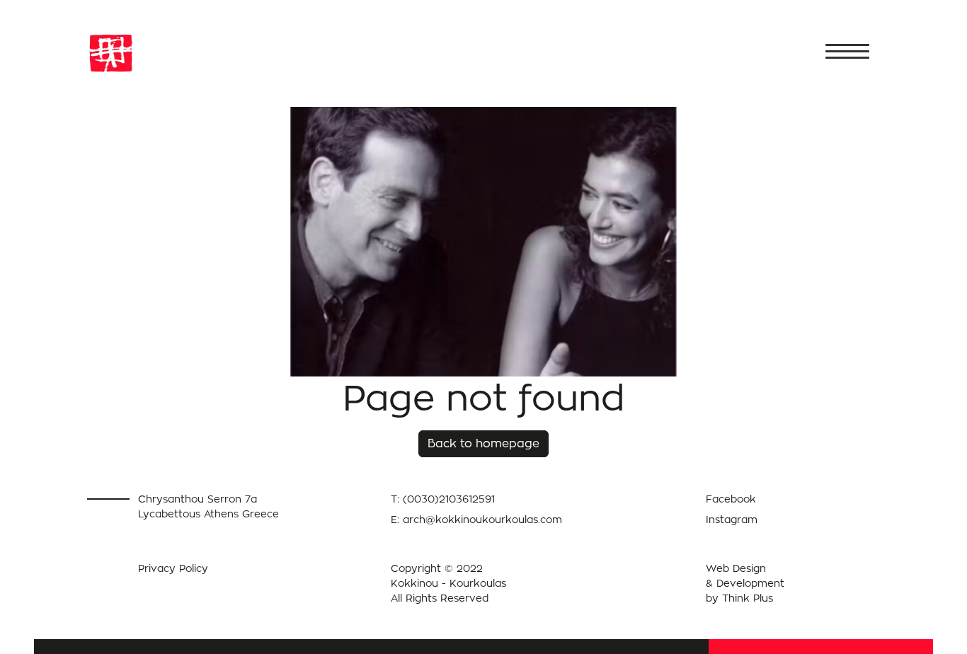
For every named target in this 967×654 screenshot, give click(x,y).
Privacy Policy (173, 568)
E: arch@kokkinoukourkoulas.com (476, 519)
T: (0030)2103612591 (443, 498)
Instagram (731, 519)
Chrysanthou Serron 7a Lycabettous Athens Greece (208, 506)
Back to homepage (483, 443)
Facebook (731, 498)
